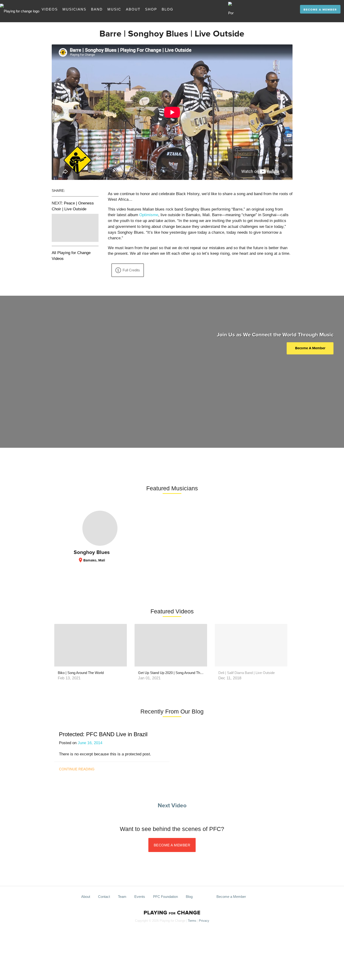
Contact (104, 897)
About (133, 9)
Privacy (204, 920)
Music (114, 9)
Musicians (74, 9)
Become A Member (310, 348)
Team (122, 897)
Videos (50, 9)
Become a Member (320, 9)
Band (97, 9)
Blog (167, 9)
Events (139, 897)
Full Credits (131, 270)
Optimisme (148, 215)
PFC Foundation (165, 897)
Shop (151, 9)
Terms (192, 920)
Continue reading (77, 769)
